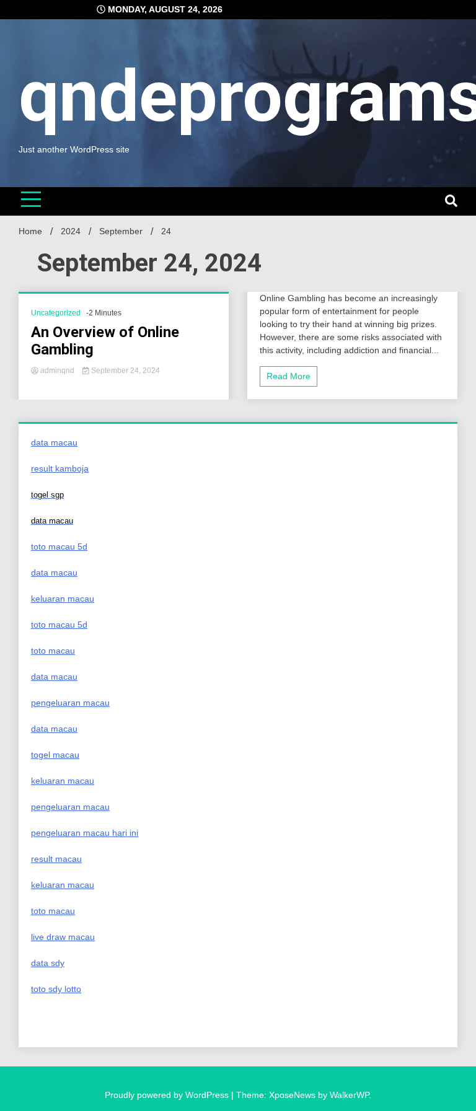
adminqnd (57, 370)
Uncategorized (56, 313)
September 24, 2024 (124, 370)
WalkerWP (349, 1095)
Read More (289, 376)
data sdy (47, 963)
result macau (56, 859)
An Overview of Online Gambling (105, 341)
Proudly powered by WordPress (168, 1095)
